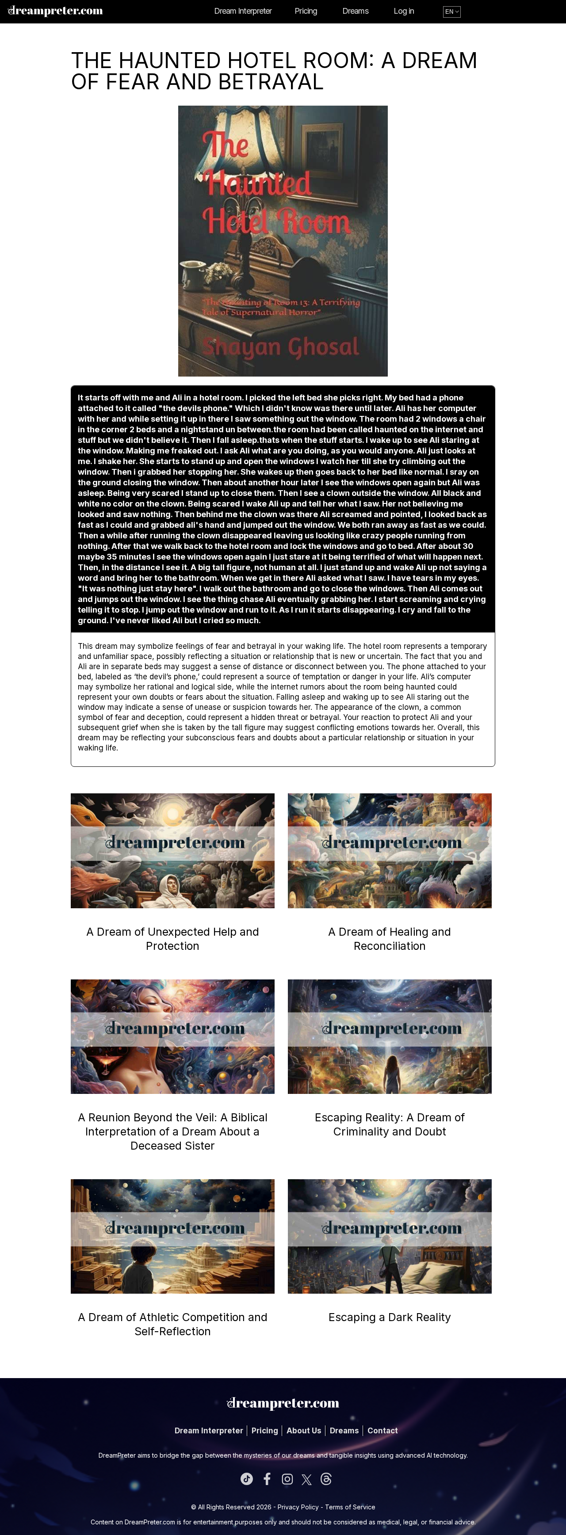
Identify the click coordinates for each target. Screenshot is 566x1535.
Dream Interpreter (243, 10)
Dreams (355, 10)
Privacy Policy (298, 1507)
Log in (404, 10)
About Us (304, 1430)
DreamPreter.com (150, 1522)
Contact (382, 1430)
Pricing (305, 10)
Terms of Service (350, 1507)
